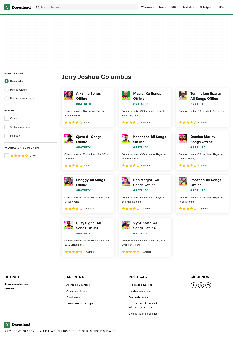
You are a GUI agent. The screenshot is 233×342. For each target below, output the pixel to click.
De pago (15, 135)
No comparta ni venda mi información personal (143, 305)
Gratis (13, 118)
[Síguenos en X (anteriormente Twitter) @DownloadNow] (201, 285)
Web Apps (205, 7)
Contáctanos (73, 297)
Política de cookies (139, 297)
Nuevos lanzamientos (22, 98)
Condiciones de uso (140, 291)
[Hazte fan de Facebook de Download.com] (194, 285)
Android (187, 7)
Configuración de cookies (143, 313)
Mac (161, 7)
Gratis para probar (20, 127)
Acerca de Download (78, 284)
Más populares (18, 89)
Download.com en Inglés (80, 303)
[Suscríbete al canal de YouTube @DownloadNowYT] (208, 285)
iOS (173, 7)
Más (221, 7)
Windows (146, 7)
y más (33, 155)
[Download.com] (17, 7)
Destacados (16, 81)
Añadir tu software (76, 291)
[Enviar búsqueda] (38, 7)
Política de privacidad (140, 284)
